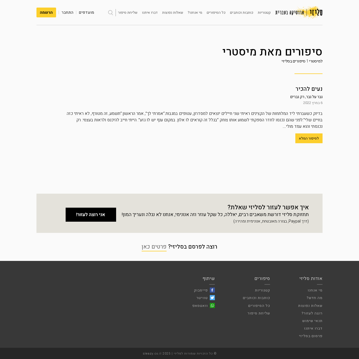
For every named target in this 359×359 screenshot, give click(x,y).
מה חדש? (315, 297)
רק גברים (297, 97)
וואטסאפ (200, 305)
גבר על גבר (314, 97)
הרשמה (46, 12)
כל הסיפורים (216, 12)
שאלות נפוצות (172, 12)
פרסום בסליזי (311, 336)
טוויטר (202, 297)
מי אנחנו (315, 290)
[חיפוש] (110, 12)
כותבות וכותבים (241, 12)
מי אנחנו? (195, 12)
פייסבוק (201, 290)
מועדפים (86, 12)
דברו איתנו (150, 12)
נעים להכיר (309, 89)
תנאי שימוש (312, 320)
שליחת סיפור (127, 12)
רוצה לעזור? (312, 313)
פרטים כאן (154, 247)
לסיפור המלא (309, 138)
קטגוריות (264, 12)
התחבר (67, 12)
